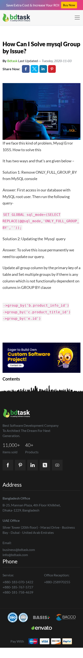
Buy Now (69, 5)
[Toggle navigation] (77, 17)
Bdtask (12, 61)
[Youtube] (57, 465)
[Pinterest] (20, 465)
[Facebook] (8, 465)
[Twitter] (45, 465)
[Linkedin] (32, 465)
